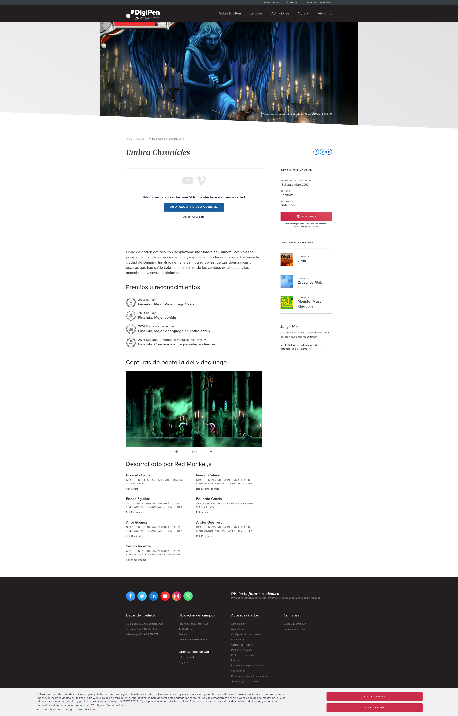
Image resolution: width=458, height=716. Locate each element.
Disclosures (238, 639)
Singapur (184, 662)
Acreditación (238, 623)
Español (325, 2)
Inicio (129, 138)
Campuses (273, 3)
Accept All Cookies (194, 216)
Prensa (235, 660)
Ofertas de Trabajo (242, 644)
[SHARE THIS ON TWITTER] (323, 152)
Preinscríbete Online (295, 629)
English (312, 2)
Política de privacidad (243, 655)
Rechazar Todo (374, 696)
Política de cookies (241, 649)
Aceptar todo (374, 707)
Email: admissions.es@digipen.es (145, 623)
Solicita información (295, 623)
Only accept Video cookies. (194, 207)
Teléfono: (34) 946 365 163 (141, 629)
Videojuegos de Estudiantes (165, 138)
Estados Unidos (187, 657)
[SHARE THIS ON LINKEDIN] (329, 152)
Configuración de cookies (245, 634)
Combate (287, 195)
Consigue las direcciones (193, 639)
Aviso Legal (237, 629)
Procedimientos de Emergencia (249, 676)
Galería (140, 138)
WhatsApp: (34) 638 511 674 (142, 634)
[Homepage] (143, 10)
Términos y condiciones (244, 681)
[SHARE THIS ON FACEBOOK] (316, 152)
